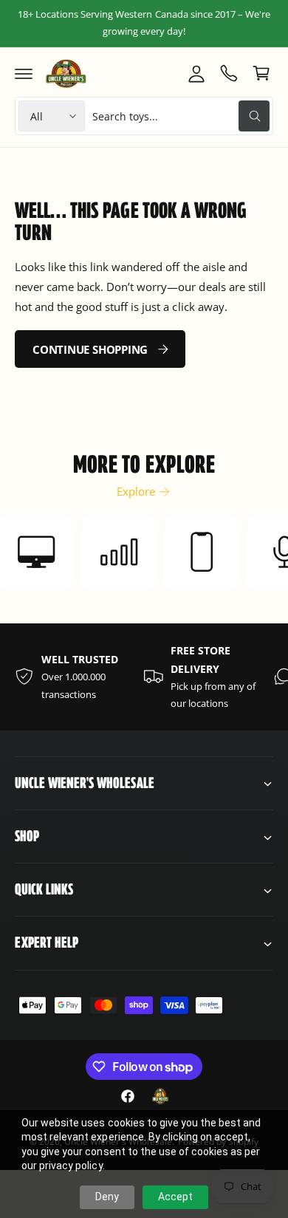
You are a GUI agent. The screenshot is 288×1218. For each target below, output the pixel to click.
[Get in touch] (229, 73)
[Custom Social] (160, 1096)
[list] (144, 677)
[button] (23, 73)
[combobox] (181, 116)
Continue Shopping (90, 349)
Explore (136, 491)
